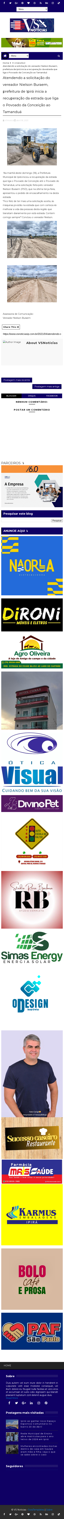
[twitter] (10, 3)
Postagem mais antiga (46, 386)
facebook (52, 396)
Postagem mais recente (16, 380)
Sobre (49, 1509)
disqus (31, 396)
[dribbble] (34, 3)
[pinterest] (22, 3)
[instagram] (52, 3)
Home (6, 63)
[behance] (46, 3)
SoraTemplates (36, 1509)
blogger (11, 396)
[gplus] (16, 3)
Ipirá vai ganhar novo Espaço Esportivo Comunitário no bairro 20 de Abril (38, 1424)
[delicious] (59, 3)
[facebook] (4, 3)
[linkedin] (31, 1403)
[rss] (40, 3)
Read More (12, 1398)
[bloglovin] (28, 3)
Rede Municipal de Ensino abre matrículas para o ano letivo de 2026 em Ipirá (37, 1436)
